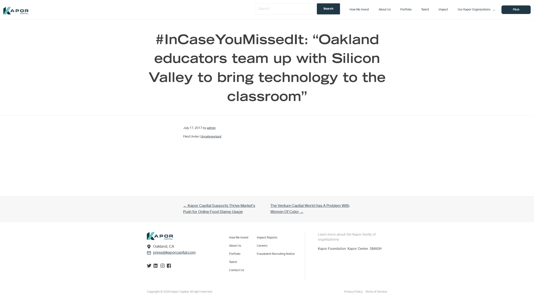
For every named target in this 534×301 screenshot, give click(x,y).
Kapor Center (359, 248)
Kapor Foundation (333, 248)
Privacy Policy (353, 291)
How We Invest (238, 237)
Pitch (516, 9)
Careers (262, 245)
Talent (233, 262)
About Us (235, 245)
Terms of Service (376, 291)
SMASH (376, 248)
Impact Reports (267, 237)
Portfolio (234, 254)
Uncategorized (210, 136)
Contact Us (236, 270)
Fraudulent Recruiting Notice (276, 254)
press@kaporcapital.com (174, 253)
